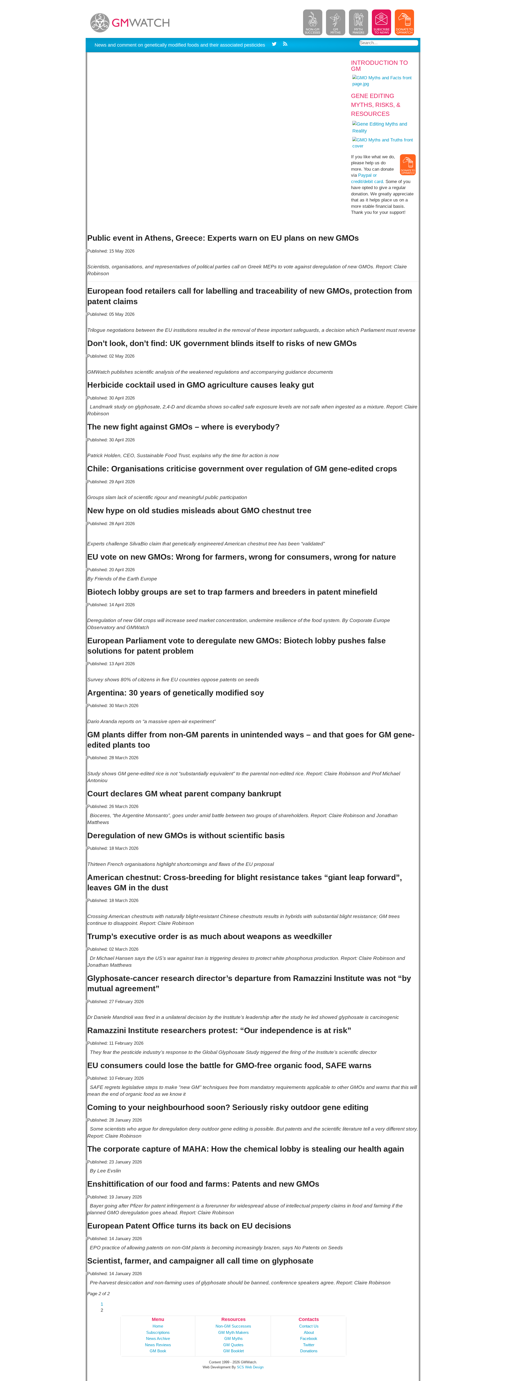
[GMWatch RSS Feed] (284, 45)
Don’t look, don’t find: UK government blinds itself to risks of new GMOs (222, 343)
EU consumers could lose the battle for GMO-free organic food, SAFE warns (229, 1065)
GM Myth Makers (233, 1332)
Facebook (308, 1338)
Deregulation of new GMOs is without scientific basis (186, 835)
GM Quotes (233, 1345)
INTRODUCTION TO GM (379, 65)
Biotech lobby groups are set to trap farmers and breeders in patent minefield (232, 592)
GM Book (158, 1351)
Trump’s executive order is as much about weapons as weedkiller (209, 936)
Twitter (308, 1345)
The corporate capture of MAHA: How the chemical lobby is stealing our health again (245, 1149)
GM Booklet (233, 1351)
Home (158, 1326)
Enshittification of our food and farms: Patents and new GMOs (203, 1184)
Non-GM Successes (233, 1326)
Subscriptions (158, 1332)
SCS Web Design (250, 1367)
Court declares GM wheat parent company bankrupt (184, 793)
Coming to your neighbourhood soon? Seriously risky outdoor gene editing (227, 1107)
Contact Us (309, 1326)
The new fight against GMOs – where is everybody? (183, 426)
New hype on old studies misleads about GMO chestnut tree (199, 510)
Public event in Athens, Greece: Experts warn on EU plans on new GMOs (223, 238)
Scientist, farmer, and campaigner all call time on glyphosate (200, 1260)
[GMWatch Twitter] (275, 45)
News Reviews (158, 1345)
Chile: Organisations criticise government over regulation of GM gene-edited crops (242, 468)
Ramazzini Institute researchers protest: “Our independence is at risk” (219, 1030)
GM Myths (233, 1338)
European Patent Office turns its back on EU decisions (189, 1225)
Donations (309, 1351)
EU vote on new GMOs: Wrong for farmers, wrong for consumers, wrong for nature (241, 557)
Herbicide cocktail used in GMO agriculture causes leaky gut (200, 385)
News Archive (158, 1338)
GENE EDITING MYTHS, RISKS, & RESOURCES (375, 104)
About (309, 1332)
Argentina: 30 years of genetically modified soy (175, 692)
